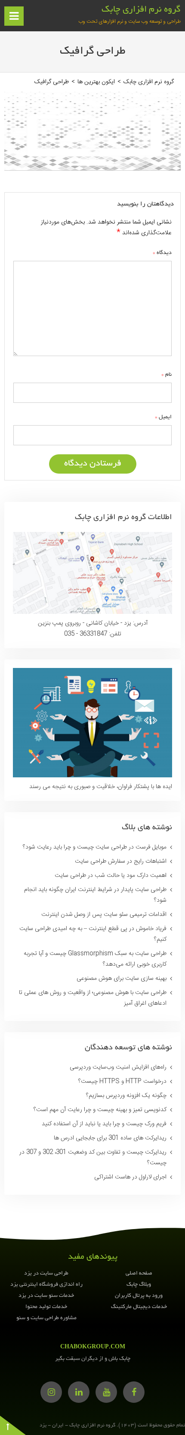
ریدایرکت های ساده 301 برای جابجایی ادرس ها (110, 1138)
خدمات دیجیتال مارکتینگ (139, 1307)
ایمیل (163, 417)
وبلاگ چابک (138, 1285)
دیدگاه (162, 253)
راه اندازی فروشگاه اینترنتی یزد (46, 1285)
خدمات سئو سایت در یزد (46, 1296)
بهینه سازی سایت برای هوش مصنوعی (121, 978)
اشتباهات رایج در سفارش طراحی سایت (120, 861)
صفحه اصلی (139, 1274)
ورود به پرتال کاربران (139, 1296)
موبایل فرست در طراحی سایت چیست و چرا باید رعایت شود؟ (94, 847)
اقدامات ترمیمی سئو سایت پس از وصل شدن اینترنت (103, 914)
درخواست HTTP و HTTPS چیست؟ (122, 1081)
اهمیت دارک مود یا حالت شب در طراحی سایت (110, 875)
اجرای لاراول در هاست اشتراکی (130, 1177)
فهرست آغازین (13, 19)
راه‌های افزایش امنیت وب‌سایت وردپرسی (118, 1067)
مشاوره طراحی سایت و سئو (46, 1318)
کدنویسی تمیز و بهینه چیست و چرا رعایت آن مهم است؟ (100, 1110)
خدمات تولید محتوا (46, 1307)
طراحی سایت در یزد (46, 1274)
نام (166, 374)
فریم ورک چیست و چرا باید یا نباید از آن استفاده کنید (104, 1124)
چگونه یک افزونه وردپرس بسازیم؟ (126, 1096)
